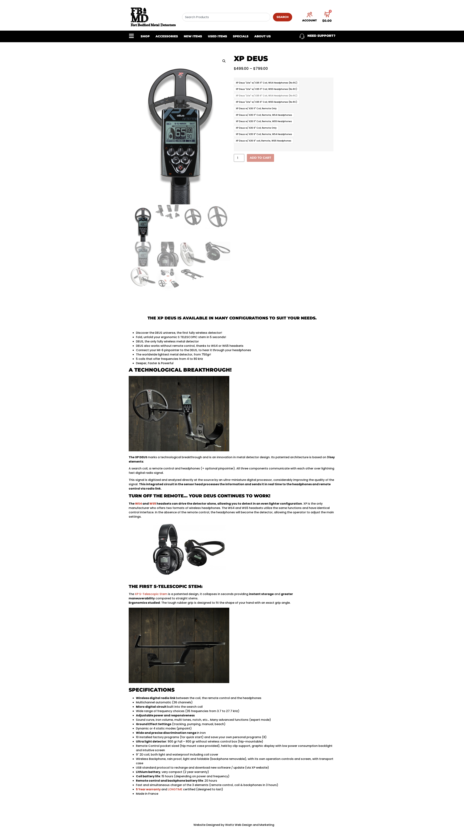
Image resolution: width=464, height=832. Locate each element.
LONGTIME (175, 789)
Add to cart (260, 157)
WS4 (138, 504)
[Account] (309, 14)
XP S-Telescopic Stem (151, 594)
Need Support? (321, 36)
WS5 (153, 504)
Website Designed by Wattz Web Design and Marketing (233, 825)
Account (309, 20)
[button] (224, 61)
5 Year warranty (148, 789)
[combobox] (226, 17)
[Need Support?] (302, 36)
